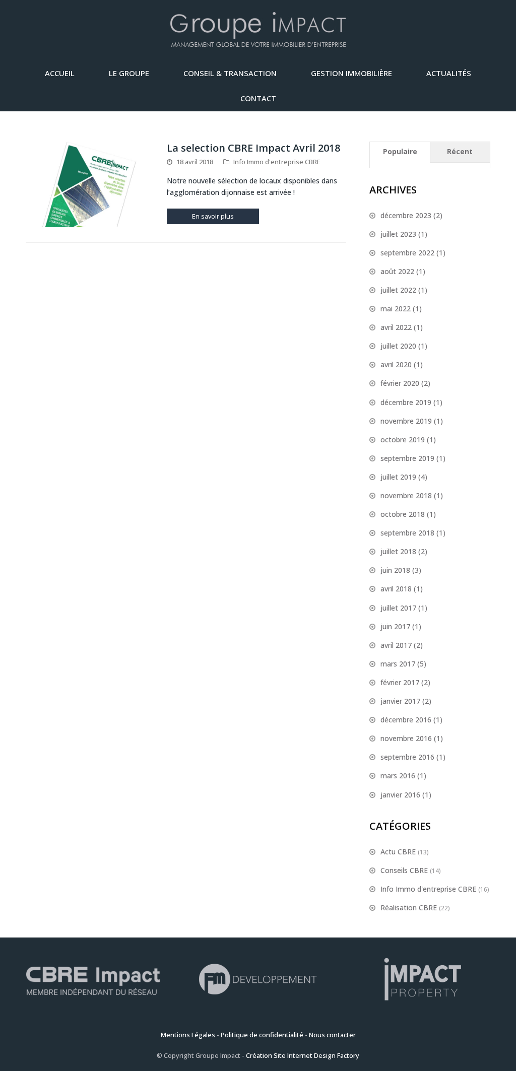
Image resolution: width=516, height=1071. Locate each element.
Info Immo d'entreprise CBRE (276, 161)
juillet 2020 (398, 346)
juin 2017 (395, 626)
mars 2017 (397, 663)
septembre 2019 (407, 458)
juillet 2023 (398, 234)
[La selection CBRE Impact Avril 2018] (90, 184)
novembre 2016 (406, 738)
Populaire (400, 151)
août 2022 (397, 271)
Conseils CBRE (404, 870)
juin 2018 (395, 570)
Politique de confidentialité (262, 1034)
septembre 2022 (407, 252)
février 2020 (399, 383)
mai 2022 (395, 308)
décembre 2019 (405, 402)
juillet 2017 (398, 608)
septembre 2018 (407, 533)
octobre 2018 (402, 514)
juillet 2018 (398, 551)
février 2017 (399, 682)
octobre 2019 (402, 439)
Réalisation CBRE (408, 907)
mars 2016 (397, 775)
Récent (460, 151)
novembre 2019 (406, 421)
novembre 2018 (406, 495)
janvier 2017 (400, 701)
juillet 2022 (398, 290)
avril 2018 (396, 588)
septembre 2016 (407, 757)
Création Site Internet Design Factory (302, 1055)
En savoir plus (213, 216)
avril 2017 (396, 645)
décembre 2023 (405, 215)
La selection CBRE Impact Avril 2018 (253, 148)
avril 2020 (396, 364)
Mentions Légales (188, 1034)
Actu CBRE (398, 851)
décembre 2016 (405, 719)
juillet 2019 (398, 477)
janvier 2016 (400, 794)
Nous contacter (332, 1034)
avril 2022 (396, 327)
